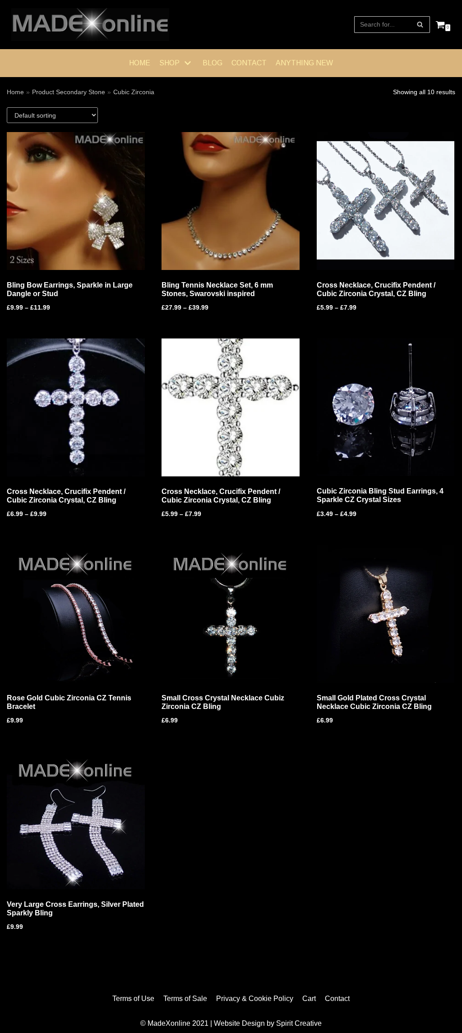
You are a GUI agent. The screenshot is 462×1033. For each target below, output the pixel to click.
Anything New (304, 63)
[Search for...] (392, 24)
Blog (212, 63)
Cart (309, 998)
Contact (249, 63)
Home (139, 63)
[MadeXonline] (90, 24)
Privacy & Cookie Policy (254, 998)
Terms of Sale (185, 998)
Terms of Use (133, 998)
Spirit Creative (299, 1023)
